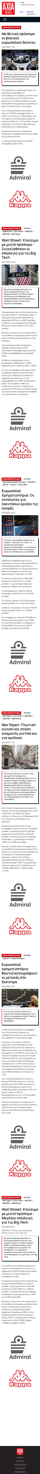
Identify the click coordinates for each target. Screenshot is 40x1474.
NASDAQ (28, 231)
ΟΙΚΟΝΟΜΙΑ (20, 1472)
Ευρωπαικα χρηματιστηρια (14, 482)
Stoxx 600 (22, 484)
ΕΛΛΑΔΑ (20, 1461)
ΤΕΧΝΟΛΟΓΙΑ (20, 1464)
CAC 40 (13, 484)
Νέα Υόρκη (16, 234)
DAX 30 (5, 484)
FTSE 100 (31, 482)
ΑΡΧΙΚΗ (20, 1457)
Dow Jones (18, 231)
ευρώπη (6, 958)
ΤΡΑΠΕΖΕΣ (20, 1468)
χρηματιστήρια (18, 958)
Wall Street (7, 231)
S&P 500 (6, 234)
